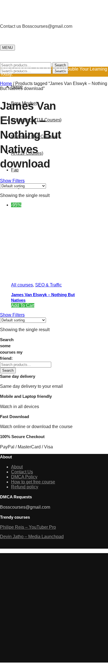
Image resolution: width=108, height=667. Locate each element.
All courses (22, 285)
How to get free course (33, 481)
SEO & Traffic (48, 285)
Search (60, 65)
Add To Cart (22, 305)
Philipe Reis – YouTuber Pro (28, 527)
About (17, 466)
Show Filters (12, 180)
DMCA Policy (24, 476)
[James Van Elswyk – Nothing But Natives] (52, 275)
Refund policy (24, 486)
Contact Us (22, 471)
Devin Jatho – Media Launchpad (32, 536)
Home (6, 83)
